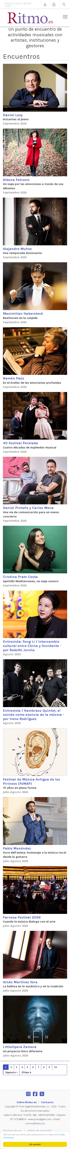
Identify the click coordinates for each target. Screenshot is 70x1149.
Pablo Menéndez (17, 848)
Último (25, 1072)
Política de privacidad (40, 1130)
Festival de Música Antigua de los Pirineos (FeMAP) (31, 781)
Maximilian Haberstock (23, 313)
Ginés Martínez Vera (20, 982)
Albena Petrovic (16, 180)
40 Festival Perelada (20, 443)
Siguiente (10, 1072)
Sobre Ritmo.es (27, 1102)
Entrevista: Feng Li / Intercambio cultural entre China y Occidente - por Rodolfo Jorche (32, 645)
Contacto (47, 1102)
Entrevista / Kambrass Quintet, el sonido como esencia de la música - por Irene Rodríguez (33, 714)
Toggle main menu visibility (65, 16)
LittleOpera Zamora (19, 1047)
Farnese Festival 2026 (22, 917)
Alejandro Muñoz (17, 249)
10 (55, 1067)
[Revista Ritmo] (30, 17)
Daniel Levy (13, 115)
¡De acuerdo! (35, 1144)
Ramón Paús (13, 378)
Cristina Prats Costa (20, 577)
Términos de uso (12, 1130)
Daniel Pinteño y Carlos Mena (28, 508)
